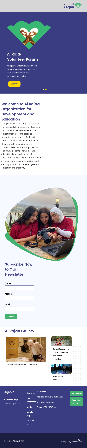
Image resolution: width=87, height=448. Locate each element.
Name (8, 283)
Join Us (14, 84)
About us (31, 393)
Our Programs (31, 400)
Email (7, 304)
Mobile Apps (30, 414)
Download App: (11, 400)
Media (29, 407)
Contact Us (31, 422)
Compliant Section (76, 402)
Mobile (8, 293)
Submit (11, 317)
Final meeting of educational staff (23, 364)
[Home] (73, 5)
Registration (76, 393)
